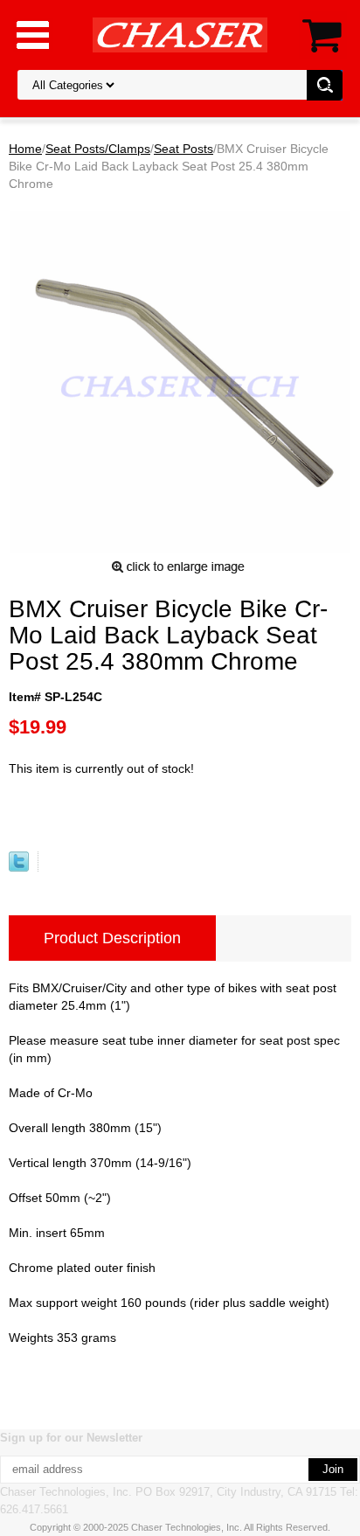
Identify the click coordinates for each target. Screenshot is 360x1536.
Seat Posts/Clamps (97, 149)
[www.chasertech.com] (180, 34)
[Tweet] (19, 867)
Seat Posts (183, 149)
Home (25, 149)
